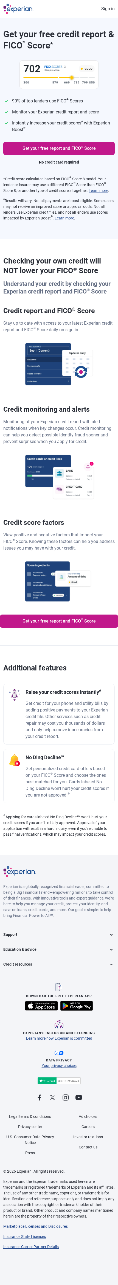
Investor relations (88, 1137)
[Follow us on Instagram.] (65, 1098)
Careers (88, 1126)
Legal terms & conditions (30, 1116)
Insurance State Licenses (24, 1236)
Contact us (88, 1147)
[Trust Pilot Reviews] (59, 1080)
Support (10, 934)
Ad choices (88, 1116)
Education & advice (19, 949)
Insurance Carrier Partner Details (31, 1247)
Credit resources (17, 964)
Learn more (98, 190)
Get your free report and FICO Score (59, 148)
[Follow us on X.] (52, 1098)
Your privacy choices (59, 1065)
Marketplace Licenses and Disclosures (35, 1226)
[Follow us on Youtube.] (78, 1098)
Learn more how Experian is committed (59, 1038)
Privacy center (30, 1126)
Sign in (108, 8)
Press (30, 1153)
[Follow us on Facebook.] (39, 1098)
